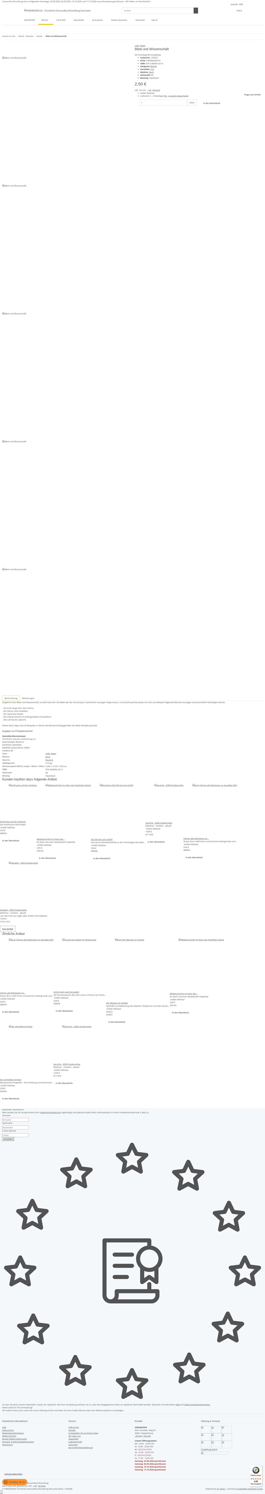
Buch (151, 72)
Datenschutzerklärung (50, 1112)
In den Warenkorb (10, 840)
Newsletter (73, 1439)
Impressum (7, 1444)
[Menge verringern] (137, 103)
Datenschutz (8, 1430)
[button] (227, 10)
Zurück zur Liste (8, 36)
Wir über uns (74, 1436)
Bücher (153, 66)
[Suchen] (196, 11)
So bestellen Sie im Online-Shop (83, 1433)
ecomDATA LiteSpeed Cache (250, 1489)
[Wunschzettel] (231, 10)
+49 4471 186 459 (143, 1436)
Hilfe (241, 4)
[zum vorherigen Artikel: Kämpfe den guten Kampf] (69, 37)
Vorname (6, 1115)
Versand (156, 90)
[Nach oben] (1, 1492)
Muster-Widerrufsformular (14, 1439)
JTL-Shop (221, 1489)
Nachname (7, 1123)
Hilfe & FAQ (73, 1427)
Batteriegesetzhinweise (13, 1433)
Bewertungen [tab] (28, 698)
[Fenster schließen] (4, 47)
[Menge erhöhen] (189, 108)
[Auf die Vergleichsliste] (4, 53)
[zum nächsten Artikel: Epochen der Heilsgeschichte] (74, 37)
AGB (178, 1404)
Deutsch (49, 760)
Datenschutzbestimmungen (197, 1404)
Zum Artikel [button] (7, 929)
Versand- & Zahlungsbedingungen (18, 1442)
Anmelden (8, 1139)
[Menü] (260, 1467)
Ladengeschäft (75, 1442)
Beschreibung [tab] (11, 698)
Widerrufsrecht (9, 1436)
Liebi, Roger (140, 45)
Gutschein (73, 1444)
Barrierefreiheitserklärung (80, 1447)
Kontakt (234, 4)
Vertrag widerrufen (13, 1474)
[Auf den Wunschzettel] (9, 53)
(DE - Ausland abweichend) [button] (176, 96)
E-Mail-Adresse (9, 1130)
